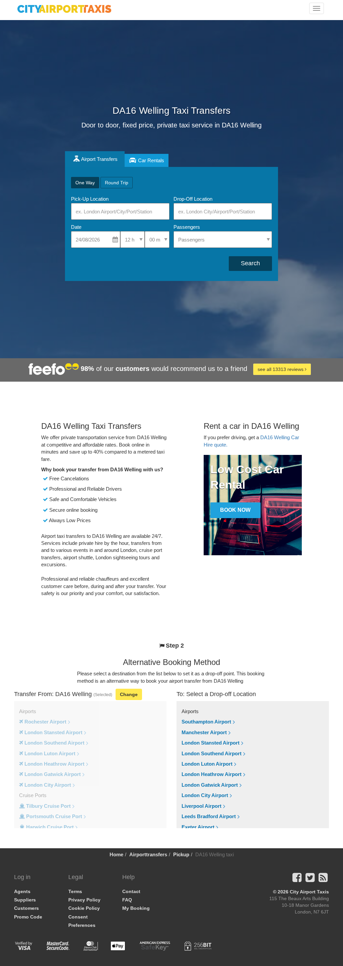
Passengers (187, 227)
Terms (75, 891)
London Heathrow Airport (212, 774)
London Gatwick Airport (210, 785)
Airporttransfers (148, 854)
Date (76, 227)
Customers (26, 908)
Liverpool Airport (201, 806)
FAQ (127, 899)
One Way (85, 182)
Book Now (235, 510)
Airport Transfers (99, 159)
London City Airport (205, 795)
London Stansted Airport (210, 743)
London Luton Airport (207, 764)
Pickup (181, 854)
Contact (131, 891)
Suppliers (25, 899)
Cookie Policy (84, 908)
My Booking (136, 908)
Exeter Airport (198, 827)
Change (129, 694)
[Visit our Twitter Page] (310, 879)
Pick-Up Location (90, 199)
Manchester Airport (204, 732)
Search (250, 263)
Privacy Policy (84, 899)
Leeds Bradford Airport (209, 816)
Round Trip (116, 182)
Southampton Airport (206, 721)
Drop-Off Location (193, 199)
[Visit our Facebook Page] (296, 879)
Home (116, 854)
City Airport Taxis (309, 891)
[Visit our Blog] (323, 879)
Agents (22, 891)
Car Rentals (151, 160)
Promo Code (28, 917)
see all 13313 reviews (281, 369)
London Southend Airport (212, 753)
